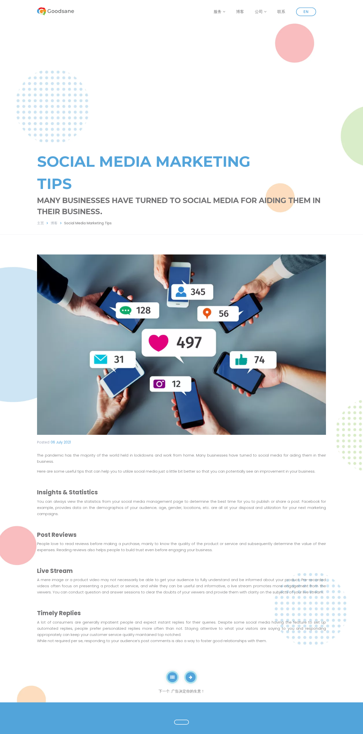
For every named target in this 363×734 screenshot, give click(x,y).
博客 (240, 12)
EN (306, 11)
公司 (259, 12)
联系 (281, 12)
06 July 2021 (61, 442)
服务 (218, 12)
